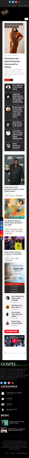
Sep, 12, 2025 (16, 104)
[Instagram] (19, 2)
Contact (14, 5)
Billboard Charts (14, 291)
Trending (9, 398)
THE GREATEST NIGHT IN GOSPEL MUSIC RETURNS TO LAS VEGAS (13, 223)
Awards (7, 24)
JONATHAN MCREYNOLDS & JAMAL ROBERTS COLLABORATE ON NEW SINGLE (18, 98)
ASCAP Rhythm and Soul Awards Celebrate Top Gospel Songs (16, 429)
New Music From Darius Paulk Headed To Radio (17, 422)
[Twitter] (13, 2)
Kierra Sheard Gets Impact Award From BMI (18, 298)
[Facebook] (10, 2)
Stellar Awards (14, 26)
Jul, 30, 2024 (8, 193)
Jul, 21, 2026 (8, 55)
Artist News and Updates (14, 284)
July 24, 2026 (15, 302)
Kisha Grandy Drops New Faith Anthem (17, 314)
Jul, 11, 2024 (8, 226)
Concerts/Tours (14, 289)
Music (7, 26)
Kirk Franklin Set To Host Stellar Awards (17, 87)
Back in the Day (14, 286)
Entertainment (14, 229)
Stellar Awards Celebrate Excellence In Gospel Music (13, 253)
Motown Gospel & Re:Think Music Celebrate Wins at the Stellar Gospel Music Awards (18, 112)
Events (13, 24)
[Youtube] (16, 2)
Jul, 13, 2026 (16, 91)
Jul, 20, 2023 (8, 255)
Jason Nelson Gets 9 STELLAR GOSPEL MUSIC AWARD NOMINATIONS (17, 135)
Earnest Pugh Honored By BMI (17, 322)
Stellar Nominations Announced (16, 146)
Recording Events (11, 409)
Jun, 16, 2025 (16, 149)
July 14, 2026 (15, 309)
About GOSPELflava (23, 5)
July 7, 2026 (15, 318)
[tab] (14, 284)
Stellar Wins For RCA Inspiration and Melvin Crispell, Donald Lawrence (14, 189)
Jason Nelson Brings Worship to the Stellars (17, 124)
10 (17, 353)
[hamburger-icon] (26, 19)
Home (8, 5)
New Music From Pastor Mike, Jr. (17, 306)
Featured (19, 24)
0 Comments (15, 55)
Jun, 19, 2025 (16, 140)
